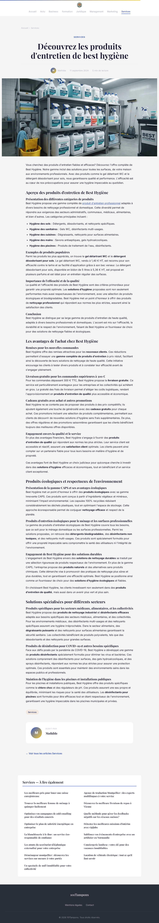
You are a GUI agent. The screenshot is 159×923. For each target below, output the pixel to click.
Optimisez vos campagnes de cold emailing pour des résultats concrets (47, 815)
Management (96, 11)
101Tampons (79, 894)
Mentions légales (73, 905)
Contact (90, 905)
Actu (42, 11)
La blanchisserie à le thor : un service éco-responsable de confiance (47, 836)
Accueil (32, 11)
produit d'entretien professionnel (101, 203)
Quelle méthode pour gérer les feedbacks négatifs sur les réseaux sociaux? (106, 815)
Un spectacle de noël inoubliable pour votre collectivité (47, 867)
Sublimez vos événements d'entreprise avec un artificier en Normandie (109, 836)
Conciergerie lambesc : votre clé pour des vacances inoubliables (106, 846)
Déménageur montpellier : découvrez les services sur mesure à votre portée (46, 857)
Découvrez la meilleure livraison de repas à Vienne (107, 805)
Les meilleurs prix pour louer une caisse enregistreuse (46, 794)
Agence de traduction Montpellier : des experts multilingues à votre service (109, 794)
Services (125, 11)
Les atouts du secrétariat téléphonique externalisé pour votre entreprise (45, 846)
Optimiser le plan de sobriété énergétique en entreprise (48, 825)
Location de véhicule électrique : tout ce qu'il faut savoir (108, 857)
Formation (67, 11)
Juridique (81, 11)
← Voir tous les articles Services (44, 753)
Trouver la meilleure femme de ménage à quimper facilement (47, 805)
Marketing (112, 11)
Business (53, 11)
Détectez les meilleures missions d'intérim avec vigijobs (107, 825)
